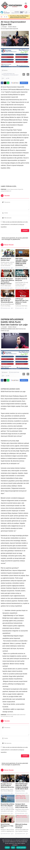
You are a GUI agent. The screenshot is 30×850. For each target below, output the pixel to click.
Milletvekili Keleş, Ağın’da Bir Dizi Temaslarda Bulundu (7, 300)
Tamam (7, 847)
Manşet (14, 26)
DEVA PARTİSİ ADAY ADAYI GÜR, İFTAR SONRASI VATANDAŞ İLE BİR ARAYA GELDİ (21, 786)
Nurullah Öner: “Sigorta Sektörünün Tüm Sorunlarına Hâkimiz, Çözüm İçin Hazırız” (19, 17)
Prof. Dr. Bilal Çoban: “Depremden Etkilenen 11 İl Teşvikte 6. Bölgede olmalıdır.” (7, 281)
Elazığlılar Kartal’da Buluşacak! (21, 279)
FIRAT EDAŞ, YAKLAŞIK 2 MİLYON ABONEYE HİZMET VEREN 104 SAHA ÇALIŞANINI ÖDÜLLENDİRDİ (21, 263)
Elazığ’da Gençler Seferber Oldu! (6, 259)
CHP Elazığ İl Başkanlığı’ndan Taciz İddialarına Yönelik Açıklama (21, 301)
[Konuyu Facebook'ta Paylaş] (2, 83)
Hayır (13, 847)
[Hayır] (28, 844)
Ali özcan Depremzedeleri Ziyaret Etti (14, 189)
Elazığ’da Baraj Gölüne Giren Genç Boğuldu (7, 805)
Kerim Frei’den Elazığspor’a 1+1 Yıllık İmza (7, 825)
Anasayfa (4, 26)
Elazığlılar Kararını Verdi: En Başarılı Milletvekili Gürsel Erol (7, 785)
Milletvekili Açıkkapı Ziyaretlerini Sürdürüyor (21, 825)
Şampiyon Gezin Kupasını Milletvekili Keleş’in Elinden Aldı (21, 805)
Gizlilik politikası (21, 847)
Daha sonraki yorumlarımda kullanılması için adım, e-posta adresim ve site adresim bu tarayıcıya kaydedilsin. (14, 224)
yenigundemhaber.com (6, 191)
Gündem (10, 26)
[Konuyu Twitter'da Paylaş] (5, 83)
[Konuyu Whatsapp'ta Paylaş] (8, 83)
